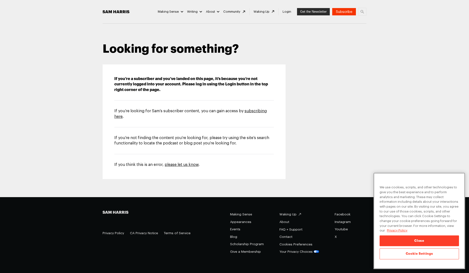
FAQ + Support (290, 229)
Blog (233, 236)
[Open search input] (362, 12)
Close (419, 240)
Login (287, 11)
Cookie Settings (419, 253)
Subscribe (344, 12)
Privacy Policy (113, 233)
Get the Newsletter (313, 11)
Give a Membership (245, 251)
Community (231, 11)
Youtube (341, 229)
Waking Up (261, 11)
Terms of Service (177, 233)
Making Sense (168, 11)
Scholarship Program (247, 244)
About (210, 11)
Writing (192, 11)
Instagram (343, 221)
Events (235, 229)
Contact (285, 236)
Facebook (343, 214)
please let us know (182, 165)
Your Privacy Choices (296, 251)
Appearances (240, 221)
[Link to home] (116, 11)
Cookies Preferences (295, 244)
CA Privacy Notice (144, 233)
